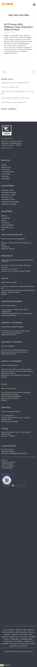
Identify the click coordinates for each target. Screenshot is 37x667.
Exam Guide (5, 176)
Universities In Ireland (8, 199)
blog (14, 32)
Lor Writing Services (7, 171)
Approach (5, 637)
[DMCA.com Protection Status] (5, 666)
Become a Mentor (21, 632)
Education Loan (6, 167)
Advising (3, 165)
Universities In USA (7, 190)
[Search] (33, 72)
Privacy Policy (5, 223)
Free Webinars (18, 641)
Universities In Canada (8, 195)
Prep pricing (25, 643)
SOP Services (5, 169)
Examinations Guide (26, 639)
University (15, 634)
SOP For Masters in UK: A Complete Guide (13, 102)
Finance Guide (5, 174)
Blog (30, 634)
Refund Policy (23, 646)
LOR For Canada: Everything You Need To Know (15, 98)
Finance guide (14, 639)
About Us (4, 216)
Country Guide (5, 178)
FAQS (3, 229)
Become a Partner (8, 632)
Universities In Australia (8, 192)
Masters (18, 630)
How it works (23, 634)
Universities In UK (6, 197)
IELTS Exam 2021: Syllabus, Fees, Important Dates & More (18, 27)
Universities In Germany (8, 204)
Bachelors (12, 630)
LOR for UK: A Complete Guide (10, 87)
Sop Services (24, 637)
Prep (5, 630)
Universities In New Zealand (10, 202)
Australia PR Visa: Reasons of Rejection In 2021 (15, 82)
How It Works (5, 218)
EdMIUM (9, 4)
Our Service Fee (15, 643)
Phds (24, 630)
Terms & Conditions (7, 225)
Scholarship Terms (7, 227)
